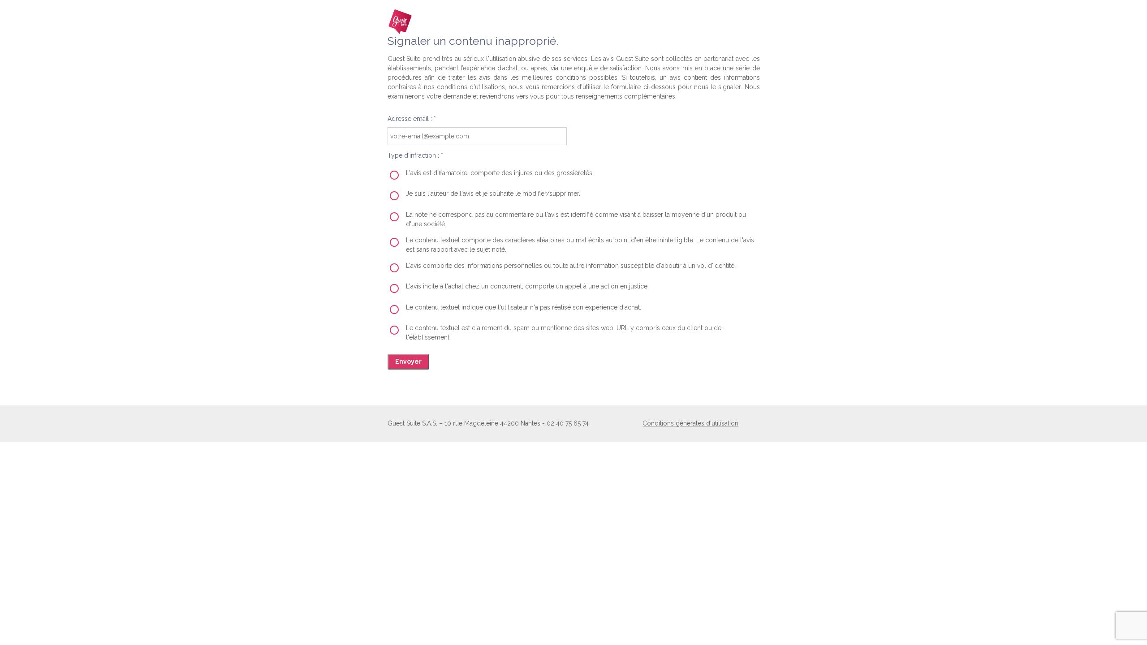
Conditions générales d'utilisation (690, 423)
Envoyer (408, 361)
